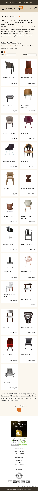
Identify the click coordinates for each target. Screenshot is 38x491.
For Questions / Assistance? (27, 486)
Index (2, 46)
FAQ (19, 467)
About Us (19, 462)
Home (6, 16)
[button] (2, 8)
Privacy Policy (19, 469)
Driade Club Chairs (20, 46)
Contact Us (19, 460)
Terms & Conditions (19, 453)
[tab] (2, 52)
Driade (12, 16)
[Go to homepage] (14, 8)
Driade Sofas (4, 48)
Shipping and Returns (19, 451)
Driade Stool (29, 46)
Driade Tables (13, 48)
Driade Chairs (9, 46)
